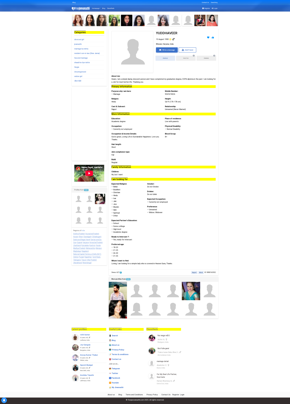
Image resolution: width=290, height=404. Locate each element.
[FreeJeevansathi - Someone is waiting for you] (81, 8)
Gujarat (79, 242)
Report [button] (194, 272)
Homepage (95, 8)
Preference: (152, 207)
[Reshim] (90, 20)
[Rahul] (117, 291)
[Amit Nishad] (136, 291)
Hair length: (116, 144)
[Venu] (200, 20)
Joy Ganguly (85, 345)
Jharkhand (77, 245)
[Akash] (154, 291)
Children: (115, 172)
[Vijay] (100, 210)
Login (215, 8)
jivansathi (78, 44)
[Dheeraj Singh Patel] (154, 309)
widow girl (78, 76)
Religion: (115, 99)
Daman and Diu (96, 239)
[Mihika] (187, 20)
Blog (74, 2)
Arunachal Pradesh (92, 234)
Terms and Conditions (134, 395)
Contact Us (205, 2)
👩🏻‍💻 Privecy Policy (116, 350)
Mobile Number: (171, 91)
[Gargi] (139, 20)
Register (207, 8)
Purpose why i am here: (121, 91)
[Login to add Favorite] (208, 37)
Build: (113, 159)
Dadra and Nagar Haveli (81, 239)
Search (115, 336)
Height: (168, 99)
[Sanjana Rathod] (102, 20)
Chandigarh (87, 237)
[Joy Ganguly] (75, 347)
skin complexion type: (120, 152)
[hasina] (136, 309)
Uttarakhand (77, 263)
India (128, 279)
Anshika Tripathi (87, 375)
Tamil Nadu (96, 257)
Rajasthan (88, 257)
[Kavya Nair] (78, 220)
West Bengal (87, 263)
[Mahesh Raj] (100, 220)
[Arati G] (100, 199)
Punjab (81, 257)
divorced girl (79, 39)
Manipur (99, 248)
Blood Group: (170, 134)
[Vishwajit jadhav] (89, 220)
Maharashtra (90, 248)
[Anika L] (212, 20)
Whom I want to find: (120, 261)
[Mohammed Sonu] (190, 309)
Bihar (81, 237)
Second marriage (81, 58)
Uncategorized (80, 72)
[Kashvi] (151, 20)
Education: (115, 119)
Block (201, 272)
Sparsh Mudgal (86, 365)
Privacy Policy (152, 395)
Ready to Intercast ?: (120, 237)
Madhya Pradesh (79, 248)
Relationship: (170, 106)
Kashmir (92, 245)
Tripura (83, 260)
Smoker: (150, 184)
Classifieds (110, 8)
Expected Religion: (119, 184)
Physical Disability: (173, 126)
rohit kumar (85, 335)
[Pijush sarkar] (78, 210)
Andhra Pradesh (79, 234)
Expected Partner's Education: (124, 220)
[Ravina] (117, 309)
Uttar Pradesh (92, 260)
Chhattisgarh (96, 237)
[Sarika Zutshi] (172, 309)
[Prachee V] (163, 20)
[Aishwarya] (175, 20)
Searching (214, 2)
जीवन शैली (77, 81)
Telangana (77, 260)
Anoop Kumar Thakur (89, 355)
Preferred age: (117, 244)
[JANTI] (78, 199)
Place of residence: (173, 119)
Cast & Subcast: (118, 106)
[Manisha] (190, 291)
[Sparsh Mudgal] (75, 368)
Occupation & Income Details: (124, 134)
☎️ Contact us (115, 359)
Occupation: (116, 126)
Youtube (115, 383)
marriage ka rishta (81, 49)
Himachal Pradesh (96, 242)
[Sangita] (77, 20)
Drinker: (150, 191)
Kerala (98, 245)
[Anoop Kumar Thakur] (75, 358)
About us (111, 395)
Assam (76, 237)
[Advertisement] (89, 124)
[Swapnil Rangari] (89, 210)
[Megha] (126, 20)
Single (76, 67)
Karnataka (85, 245)
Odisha (75, 257)
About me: (115, 76)
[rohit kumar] (75, 337)
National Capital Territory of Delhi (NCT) (87, 254)
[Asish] (209, 291)
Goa (74, 242)
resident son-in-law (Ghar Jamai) (87, 53)
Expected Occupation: (156, 199)
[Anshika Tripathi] (75, 378)
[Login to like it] (213, 37)
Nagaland (85, 251)
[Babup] (89, 199)
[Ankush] (172, 291)
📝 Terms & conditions (118, 354)
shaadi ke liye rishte (82, 62)
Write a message (168, 50)
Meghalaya (77, 251)
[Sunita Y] (114, 20)
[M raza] (209, 309)
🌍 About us (114, 345)
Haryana (86, 242)
